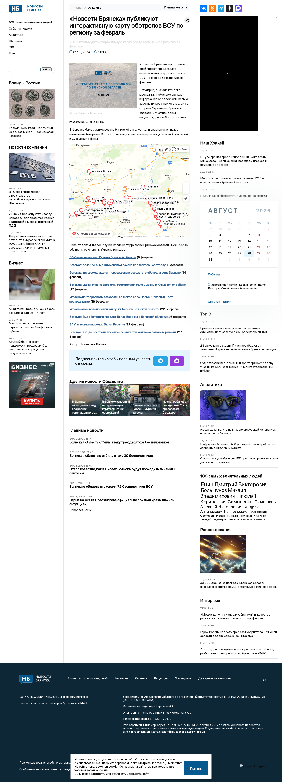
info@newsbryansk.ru (177, 712)
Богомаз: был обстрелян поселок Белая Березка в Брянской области (118, 317)
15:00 (211, 642)
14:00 (20, 124)
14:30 (211, 625)
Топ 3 (205, 314)
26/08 (12, 338)
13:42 (19, 305)
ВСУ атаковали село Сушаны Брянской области (102, 257)
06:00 (211, 339)
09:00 (211, 579)
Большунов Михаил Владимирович (223, 493)
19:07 (19, 232)
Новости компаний (28, 147)
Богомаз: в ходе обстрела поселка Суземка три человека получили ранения (122, 332)
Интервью (210, 600)
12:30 (211, 321)
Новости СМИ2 (80, 510)
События (214, 274)
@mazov (68, 703)
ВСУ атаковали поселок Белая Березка (97, 324)
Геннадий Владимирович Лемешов (220, 519)
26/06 (203, 579)
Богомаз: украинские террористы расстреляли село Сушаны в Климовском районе (127, 284)
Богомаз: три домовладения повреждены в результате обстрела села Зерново (125, 272)
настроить (98, 773)
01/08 (203, 607)
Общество (16, 41)
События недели (20, 28)
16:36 (20, 338)
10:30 (211, 356)
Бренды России (24, 82)
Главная (78, 7)
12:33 (19, 188)
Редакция (161, 678)
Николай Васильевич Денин (253, 519)
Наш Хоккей (212, 143)
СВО (12, 47)
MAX (83, 703)
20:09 (19, 210)
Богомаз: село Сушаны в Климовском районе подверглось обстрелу (117, 265)
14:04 (211, 426)
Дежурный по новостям (214, 678)
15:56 (211, 454)
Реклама (141, 678)
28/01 (203, 642)
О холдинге (183, 678)
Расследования (216, 529)
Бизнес (16, 263)
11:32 (210, 607)
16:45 (19, 319)
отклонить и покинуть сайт (130, 773)
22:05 (211, 150)
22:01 (211, 171)
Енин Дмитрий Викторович (234, 484)
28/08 (12, 124)
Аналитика (16, 34)
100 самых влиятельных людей (30, 22)
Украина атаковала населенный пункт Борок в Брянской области (114, 309)
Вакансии (121, 678)
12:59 (211, 440)
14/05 (203, 625)
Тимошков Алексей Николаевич (238, 504)
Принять (196, 768)
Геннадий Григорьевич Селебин (247, 515)
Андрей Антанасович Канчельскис (229, 509)
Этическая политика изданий (87, 678)
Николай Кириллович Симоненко (228, 498)
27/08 (12, 210)
